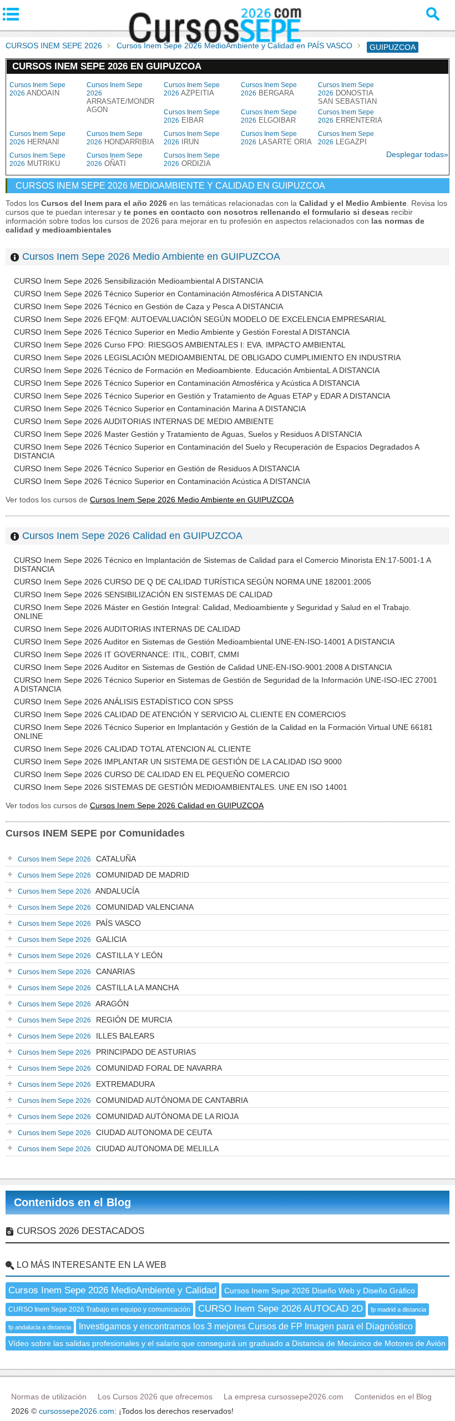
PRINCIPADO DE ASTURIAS (107, 1051)
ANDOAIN (37, 89)
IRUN (192, 138)
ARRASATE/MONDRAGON (120, 97)
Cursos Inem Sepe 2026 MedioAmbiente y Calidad (112, 1290)
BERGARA (269, 89)
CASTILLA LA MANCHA (98, 987)
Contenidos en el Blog (72, 1202)
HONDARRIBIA (120, 138)
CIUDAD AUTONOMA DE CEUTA (115, 1132)
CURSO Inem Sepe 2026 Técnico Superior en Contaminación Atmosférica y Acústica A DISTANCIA (187, 383)
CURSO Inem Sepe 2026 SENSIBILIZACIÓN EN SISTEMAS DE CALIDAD (143, 594)
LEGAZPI (346, 138)
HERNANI (37, 138)
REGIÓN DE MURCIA (95, 1019)
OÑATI (115, 160)
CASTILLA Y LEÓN (90, 955)
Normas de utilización (49, 1396)
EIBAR (192, 116)
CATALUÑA (77, 858)
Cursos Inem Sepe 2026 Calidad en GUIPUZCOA (132, 535)
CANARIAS (76, 971)
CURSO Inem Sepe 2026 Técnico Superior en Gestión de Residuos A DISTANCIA (157, 468)
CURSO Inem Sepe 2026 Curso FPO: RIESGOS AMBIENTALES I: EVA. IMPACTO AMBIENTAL (180, 344)
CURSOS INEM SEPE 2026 (54, 45)
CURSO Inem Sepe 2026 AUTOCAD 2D (280, 1308)
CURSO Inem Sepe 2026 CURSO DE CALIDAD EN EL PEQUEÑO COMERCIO (152, 774)
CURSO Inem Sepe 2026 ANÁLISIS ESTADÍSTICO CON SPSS (123, 701)
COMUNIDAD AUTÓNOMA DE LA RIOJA (128, 1116)
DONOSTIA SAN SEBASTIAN (347, 93)
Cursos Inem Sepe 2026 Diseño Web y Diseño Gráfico (319, 1290)
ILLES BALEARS (86, 1035)
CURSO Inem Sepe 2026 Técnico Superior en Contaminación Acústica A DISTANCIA (162, 481)
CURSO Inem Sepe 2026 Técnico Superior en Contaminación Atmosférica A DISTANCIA (168, 293)
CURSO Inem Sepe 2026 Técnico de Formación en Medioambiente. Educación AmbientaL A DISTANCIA (197, 370)
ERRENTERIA (350, 116)
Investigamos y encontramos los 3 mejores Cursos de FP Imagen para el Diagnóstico (246, 1326)
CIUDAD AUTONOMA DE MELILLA (118, 1148)
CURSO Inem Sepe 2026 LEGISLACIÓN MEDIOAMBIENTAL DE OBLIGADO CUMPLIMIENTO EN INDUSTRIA (207, 357)
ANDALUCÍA (78, 890)
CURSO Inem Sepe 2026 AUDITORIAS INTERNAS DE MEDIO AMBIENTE (144, 421)
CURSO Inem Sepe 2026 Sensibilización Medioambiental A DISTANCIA (138, 280)
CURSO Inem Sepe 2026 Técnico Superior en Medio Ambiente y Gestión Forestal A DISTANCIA (182, 331)
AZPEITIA (192, 89)
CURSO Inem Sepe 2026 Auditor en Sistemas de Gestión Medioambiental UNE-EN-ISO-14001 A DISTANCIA (204, 641)
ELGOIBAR (269, 116)
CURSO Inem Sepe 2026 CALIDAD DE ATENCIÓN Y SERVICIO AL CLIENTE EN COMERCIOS (180, 714)
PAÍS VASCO (79, 923)
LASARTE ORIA (276, 138)
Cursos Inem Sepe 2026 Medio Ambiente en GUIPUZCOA (151, 256)
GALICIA (72, 939)
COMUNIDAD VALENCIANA (106, 907)
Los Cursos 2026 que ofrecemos (155, 1396)
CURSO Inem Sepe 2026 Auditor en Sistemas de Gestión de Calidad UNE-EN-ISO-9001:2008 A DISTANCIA (203, 667)
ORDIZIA (192, 160)
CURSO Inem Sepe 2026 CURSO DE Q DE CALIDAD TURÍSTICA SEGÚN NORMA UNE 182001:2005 (192, 581)
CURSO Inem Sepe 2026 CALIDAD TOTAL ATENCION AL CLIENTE (132, 748)
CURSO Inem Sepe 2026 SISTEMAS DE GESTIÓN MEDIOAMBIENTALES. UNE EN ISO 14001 (180, 787)
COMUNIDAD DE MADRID (103, 874)
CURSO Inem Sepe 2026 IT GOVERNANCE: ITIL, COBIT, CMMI (126, 654)
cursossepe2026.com (76, 1411)
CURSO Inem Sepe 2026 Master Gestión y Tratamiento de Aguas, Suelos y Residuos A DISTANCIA (188, 434)
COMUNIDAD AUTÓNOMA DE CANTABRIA (133, 1100)
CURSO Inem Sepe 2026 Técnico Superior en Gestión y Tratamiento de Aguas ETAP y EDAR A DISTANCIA (202, 395)
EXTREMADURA (86, 1084)
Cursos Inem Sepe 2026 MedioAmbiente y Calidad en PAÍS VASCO (234, 45)
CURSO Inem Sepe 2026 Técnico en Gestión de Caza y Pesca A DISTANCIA (148, 306)
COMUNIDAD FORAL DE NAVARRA (120, 1068)
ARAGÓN (73, 1003)
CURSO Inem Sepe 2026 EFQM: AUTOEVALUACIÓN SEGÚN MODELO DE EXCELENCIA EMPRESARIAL (200, 319)
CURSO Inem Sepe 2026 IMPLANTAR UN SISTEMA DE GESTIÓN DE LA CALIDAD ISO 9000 (178, 761)
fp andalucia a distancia (39, 1327)
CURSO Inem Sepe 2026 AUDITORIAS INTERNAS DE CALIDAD (127, 628)
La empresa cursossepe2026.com (283, 1396)
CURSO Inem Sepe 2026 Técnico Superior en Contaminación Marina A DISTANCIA (160, 408)
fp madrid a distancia (398, 1309)
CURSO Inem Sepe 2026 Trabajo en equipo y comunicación (99, 1309)
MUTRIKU (37, 160)
